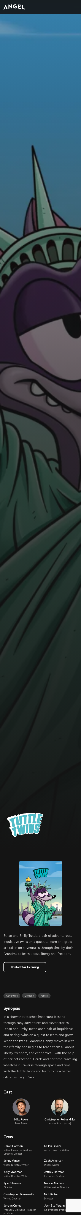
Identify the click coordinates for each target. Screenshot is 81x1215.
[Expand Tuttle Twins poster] (40, 893)
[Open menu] (73, 7)
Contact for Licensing (25, 967)
